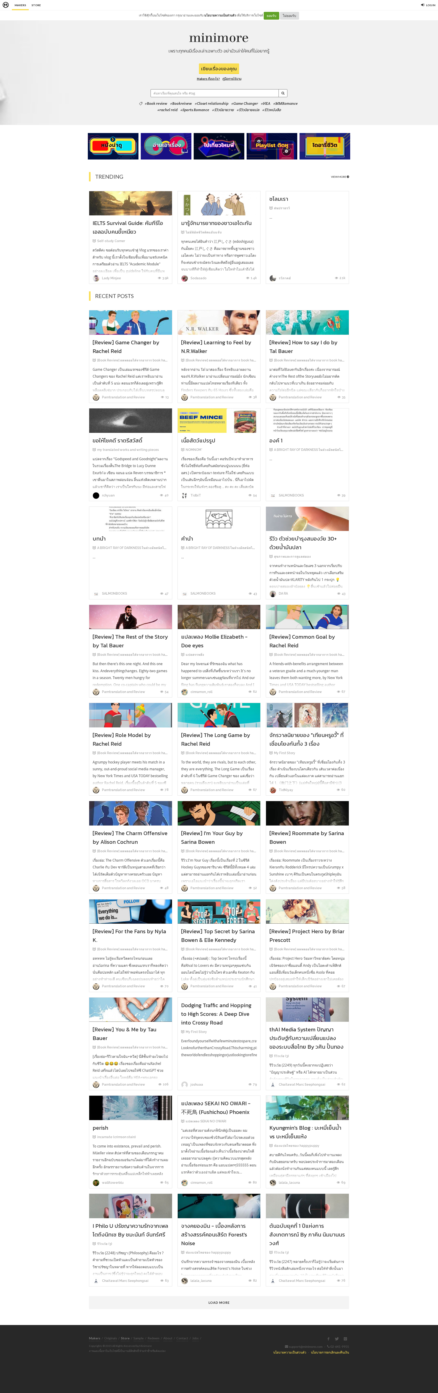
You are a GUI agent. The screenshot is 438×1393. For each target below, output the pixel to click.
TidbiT (195, 495)
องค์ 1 (275, 440)
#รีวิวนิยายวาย (223, 110)
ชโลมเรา (278, 199)
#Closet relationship (211, 103)
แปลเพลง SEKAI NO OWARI (206, 1121)
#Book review (156, 103)
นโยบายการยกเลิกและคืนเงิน (330, 1352)
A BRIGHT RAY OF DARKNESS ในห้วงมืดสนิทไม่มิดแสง (314, 450)
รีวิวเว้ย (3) (281, 1056)
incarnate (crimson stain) (116, 1137)
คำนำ (187, 539)
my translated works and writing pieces (128, 450)
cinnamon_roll (201, 692)
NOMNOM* (194, 450)
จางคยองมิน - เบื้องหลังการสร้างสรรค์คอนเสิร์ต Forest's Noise (214, 1234)
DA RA (283, 593)
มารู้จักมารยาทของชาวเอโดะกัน (216, 223)
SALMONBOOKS (291, 495)
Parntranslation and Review (123, 397)
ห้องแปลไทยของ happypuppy (296, 1145)
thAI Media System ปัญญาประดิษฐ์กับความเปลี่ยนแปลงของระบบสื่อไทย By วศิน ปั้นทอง (306, 1038)
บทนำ (99, 539)
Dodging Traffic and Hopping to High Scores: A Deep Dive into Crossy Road (216, 1014)
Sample (138, 1338)
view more (339, 176)
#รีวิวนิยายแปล (248, 110)
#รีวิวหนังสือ (271, 110)
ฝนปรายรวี (282, 208)
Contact (182, 1338)
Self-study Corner (111, 241)
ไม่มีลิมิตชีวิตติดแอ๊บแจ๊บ (204, 232)
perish (100, 1128)
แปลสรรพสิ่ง (195, 654)
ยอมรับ (271, 16)
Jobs (195, 1338)
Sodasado (198, 278)
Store (36, 5)
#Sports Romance (194, 110)
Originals (110, 1338)
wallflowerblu (112, 1182)
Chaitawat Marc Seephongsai (301, 1084)
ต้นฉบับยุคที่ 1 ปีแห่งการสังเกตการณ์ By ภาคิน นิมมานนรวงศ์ (307, 1234)
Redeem (153, 1338)
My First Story (284, 753)
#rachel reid (167, 110)
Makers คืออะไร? (208, 78)
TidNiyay (285, 790)
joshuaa (196, 1084)
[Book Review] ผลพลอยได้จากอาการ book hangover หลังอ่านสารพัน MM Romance (159, 360)
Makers (20, 5)
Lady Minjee (111, 278)
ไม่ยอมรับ (289, 16)
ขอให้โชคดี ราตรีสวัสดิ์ (117, 440)
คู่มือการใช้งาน (231, 78)
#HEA (265, 103)
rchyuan (108, 495)
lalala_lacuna (289, 1182)
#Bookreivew (181, 103)
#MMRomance (285, 103)
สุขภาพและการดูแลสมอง (292, 556)
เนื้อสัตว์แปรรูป (198, 440)
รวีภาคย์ (284, 278)
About (167, 1338)
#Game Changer (244, 103)
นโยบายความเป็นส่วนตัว (220, 15)
